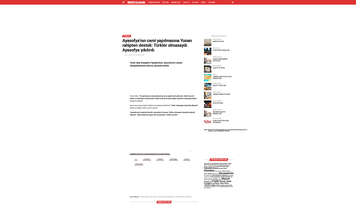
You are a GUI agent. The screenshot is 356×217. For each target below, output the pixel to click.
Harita (210, 173)
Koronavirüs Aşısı (208, 175)
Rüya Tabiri (219, 183)
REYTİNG (166, 2)
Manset (226, 178)
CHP (217, 165)
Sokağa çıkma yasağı (226, 185)
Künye (215, 179)
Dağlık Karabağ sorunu (224, 165)
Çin (230, 186)
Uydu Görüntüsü (224, 186)
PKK (211, 181)
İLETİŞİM (212, 2)
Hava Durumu (215, 173)
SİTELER (195, 2)
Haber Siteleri (226, 171)
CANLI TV (186, 2)
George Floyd (222, 168)
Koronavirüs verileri (219, 177)
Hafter (205, 173)
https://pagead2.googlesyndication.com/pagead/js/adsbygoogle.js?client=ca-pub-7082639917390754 (225, 130)
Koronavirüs (226, 173)
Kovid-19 (229, 177)
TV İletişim (213, 186)
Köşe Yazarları (208, 179)
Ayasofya (209, 163)
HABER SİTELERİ (154, 2)
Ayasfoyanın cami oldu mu (149, 197)
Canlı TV (206, 165)
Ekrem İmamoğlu (223, 166)
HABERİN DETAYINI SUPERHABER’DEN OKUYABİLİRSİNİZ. (150, 154)
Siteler (218, 185)
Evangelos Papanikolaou (167, 197)
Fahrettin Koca (211, 168)
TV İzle (218, 186)
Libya (219, 179)
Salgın (213, 185)
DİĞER (203, 2)
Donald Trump (212, 166)
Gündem (209, 170)
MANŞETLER (175, 2)
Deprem (206, 166)
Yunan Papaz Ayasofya (184, 197)
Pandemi (206, 181)
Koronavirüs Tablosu (220, 175)
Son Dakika (207, 186)
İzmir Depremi (207, 187)
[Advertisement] (178, 20)
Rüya (213, 183)
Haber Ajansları (218, 171)
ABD (205, 163)
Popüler (216, 181)
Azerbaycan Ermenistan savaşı (221, 163)
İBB (232, 186)
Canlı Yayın (212, 165)
